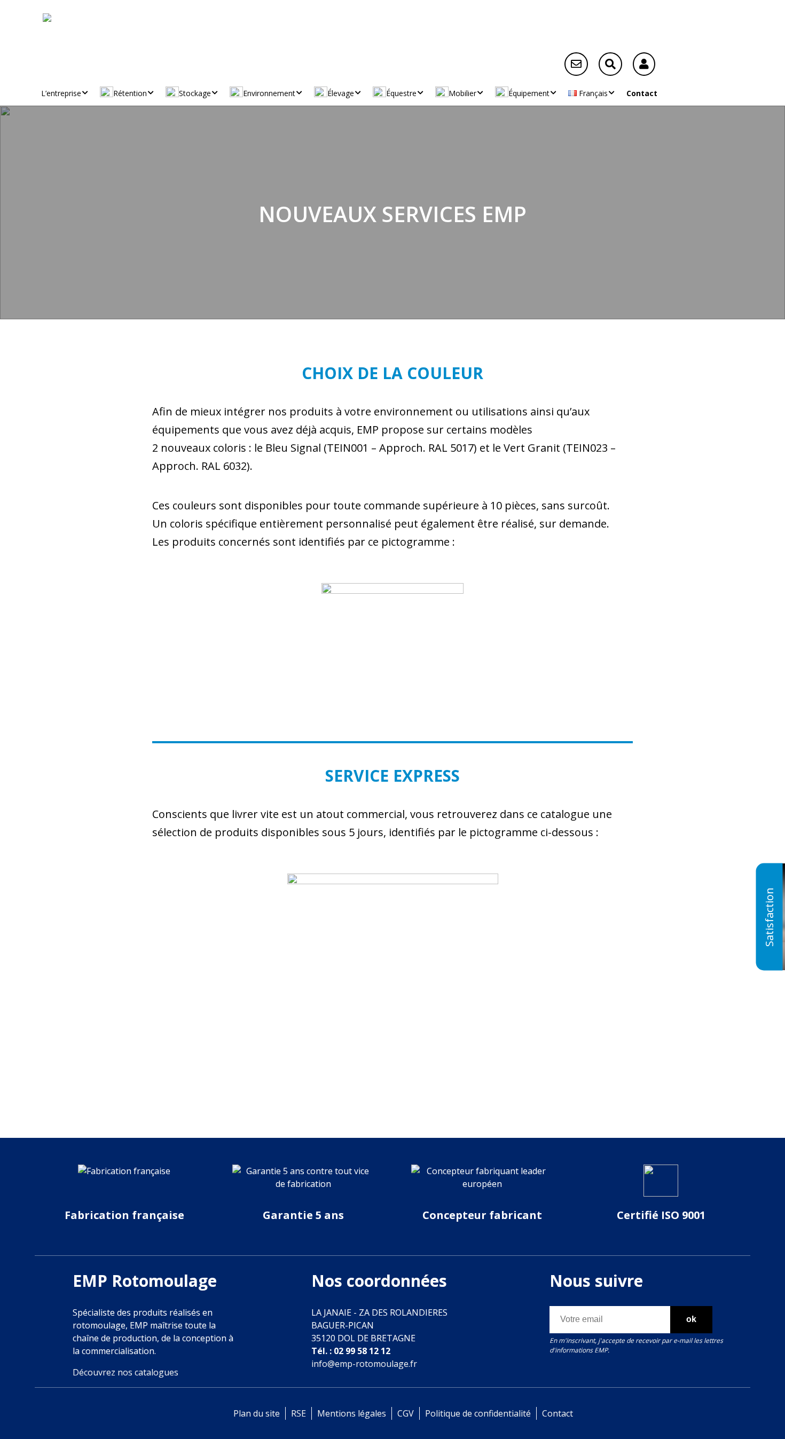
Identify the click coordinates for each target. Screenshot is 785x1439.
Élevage (340, 93)
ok (691, 1319)
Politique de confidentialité (478, 1413)
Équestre (401, 93)
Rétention (130, 93)
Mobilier (462, 93)
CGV (405, 1413)
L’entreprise (61, 93)
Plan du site (256, 1413)
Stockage (195, 93)
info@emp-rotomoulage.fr (364, 1364)
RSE (298, 1413)
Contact (641, 93)
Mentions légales (351, 1413)
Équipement (529, 93)
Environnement (269, 93)
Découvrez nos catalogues (125, 1372)
